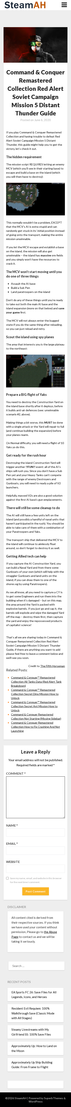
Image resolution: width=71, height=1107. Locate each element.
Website (13, 861)
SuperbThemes (53, 1098)
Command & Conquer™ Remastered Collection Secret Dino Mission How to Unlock (35, 694)
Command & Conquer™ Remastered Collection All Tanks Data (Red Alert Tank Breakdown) (36, 681)
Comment (16, 773)
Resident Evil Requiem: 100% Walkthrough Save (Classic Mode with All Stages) (32, 1013)
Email (12, 843)
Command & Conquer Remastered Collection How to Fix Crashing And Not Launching (35, 726)
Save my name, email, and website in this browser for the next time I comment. (36, 880)
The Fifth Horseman (52, 666)
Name (12, 825)
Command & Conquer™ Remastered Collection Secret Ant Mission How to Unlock (34, 706)
